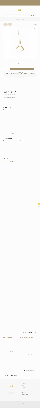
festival (17, 74)
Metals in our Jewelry (25, 394)
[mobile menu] (4, 16)
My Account (24, 396)
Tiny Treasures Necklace (29, 370)
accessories (7, 73)
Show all (35, 24)
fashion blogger (13, 74)
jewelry (29, 74)
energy (6, 74)
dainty (28, 73)
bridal (11, 73)
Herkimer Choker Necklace (11, 350)
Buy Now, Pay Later (25, 392)
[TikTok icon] (35, 4)
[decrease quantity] (4, 69)
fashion (9, 74)
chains (13, 73)
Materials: (4, 94)
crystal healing (17, 73)
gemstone (20, 74)
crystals (21, 73)
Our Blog (23, 387)
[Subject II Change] (20, 10)
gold (22, 74)
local (35, 74)
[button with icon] (10, 393)
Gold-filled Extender (11, 131)
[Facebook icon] (32, 4)
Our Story (23, 385)
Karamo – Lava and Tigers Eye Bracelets (28, 354)
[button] (35, 28)
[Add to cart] (18, 339)
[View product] (18, 110)
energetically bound (33, 73)
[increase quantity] (8, 69)
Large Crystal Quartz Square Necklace (11, 375)
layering (32, 74)
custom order (25, 73)
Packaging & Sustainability (26, 389)
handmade (25, 74)
